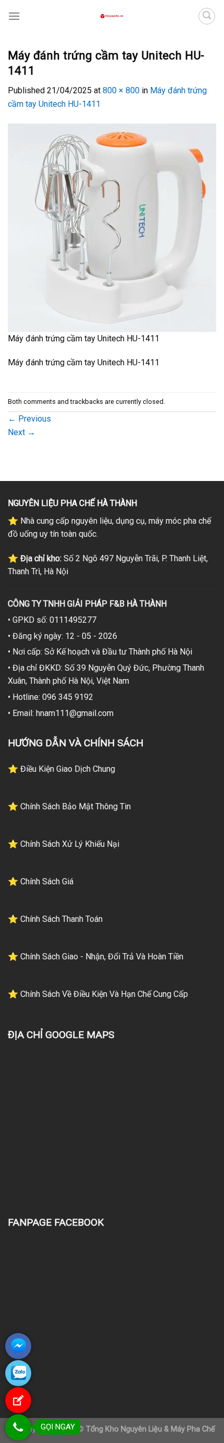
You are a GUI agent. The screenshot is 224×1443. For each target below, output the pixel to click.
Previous (29, 419)
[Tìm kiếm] (206, 16)
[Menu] (14, 16)
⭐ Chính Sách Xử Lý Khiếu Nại (63, 844)
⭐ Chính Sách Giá (40, 881)
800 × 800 (121, 90)
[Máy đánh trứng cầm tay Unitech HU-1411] (112, 227)
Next (21, 432)
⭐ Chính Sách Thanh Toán (55, 919)
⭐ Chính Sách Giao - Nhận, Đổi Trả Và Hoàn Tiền (95, 956)
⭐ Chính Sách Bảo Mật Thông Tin (69, 806)
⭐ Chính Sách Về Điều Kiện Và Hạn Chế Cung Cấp (98, 994)
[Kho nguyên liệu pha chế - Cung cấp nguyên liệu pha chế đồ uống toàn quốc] (112, 16)
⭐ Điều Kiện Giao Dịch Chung (61, 769)
